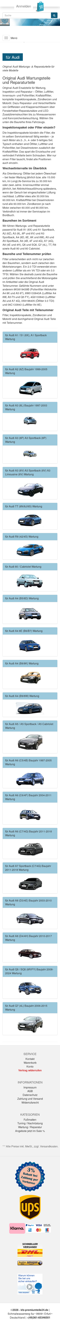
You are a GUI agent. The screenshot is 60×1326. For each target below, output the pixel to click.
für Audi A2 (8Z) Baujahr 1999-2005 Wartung (26, 371)
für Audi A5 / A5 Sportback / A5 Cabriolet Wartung (29, 726)
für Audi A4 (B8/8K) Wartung (21, 663)
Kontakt (30, 1059)
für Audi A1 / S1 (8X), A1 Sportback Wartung (26, 337)
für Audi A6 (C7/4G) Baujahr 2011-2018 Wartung (28, 833)
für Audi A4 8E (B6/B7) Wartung (23, 631)
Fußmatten (30, 1119)
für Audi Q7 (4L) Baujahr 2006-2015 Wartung (26, 1007)
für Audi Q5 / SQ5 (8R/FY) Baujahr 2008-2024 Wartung (29, 971)
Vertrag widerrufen (30, 1070)
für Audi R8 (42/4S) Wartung (21, 536)
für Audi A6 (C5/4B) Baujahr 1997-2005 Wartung (28, 762)
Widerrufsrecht (30, 1102)
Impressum (30, 1087)
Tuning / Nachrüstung (30, 1123)
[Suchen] (54, 15)
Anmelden (23, 6)
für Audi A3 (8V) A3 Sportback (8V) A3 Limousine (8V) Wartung (27, 472)
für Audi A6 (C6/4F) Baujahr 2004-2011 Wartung (28, 797)
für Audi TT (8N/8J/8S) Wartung (23, 506)
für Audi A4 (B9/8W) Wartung (22, 696)
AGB (30, 1091)
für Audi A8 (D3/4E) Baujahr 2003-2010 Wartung (28, 902)
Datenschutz (30, 1095)
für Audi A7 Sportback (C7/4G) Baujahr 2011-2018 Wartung (28, 868)
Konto (30, 1066)
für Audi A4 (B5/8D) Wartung (22, 598)
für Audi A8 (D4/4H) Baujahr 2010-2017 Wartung (28, 938)
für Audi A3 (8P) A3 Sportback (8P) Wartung (25, 440)
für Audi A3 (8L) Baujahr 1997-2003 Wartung (26, 407)
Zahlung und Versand (30, 1099)
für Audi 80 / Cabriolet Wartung (23, 566)
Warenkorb (30, 1063)
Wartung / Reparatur (30, 1127)
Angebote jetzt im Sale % (30, 1131)
